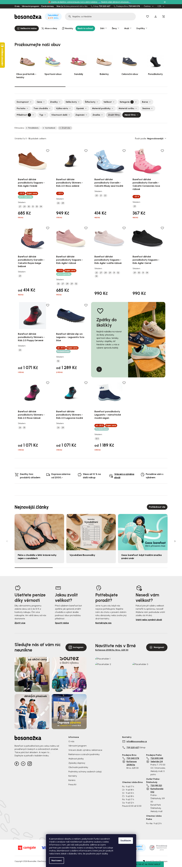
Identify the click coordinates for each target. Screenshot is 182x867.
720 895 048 (156, 758)
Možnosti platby (76, 758)
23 (135, 206)
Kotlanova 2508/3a (131, 763)
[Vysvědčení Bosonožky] (91, 532)
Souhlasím (125, 840)
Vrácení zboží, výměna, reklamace (85, 750)
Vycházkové (50, 128)
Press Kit (72, 784)
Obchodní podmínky (78, 767)
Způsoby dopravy (76, 763)
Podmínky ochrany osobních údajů (85, 771)
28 (63, 203)
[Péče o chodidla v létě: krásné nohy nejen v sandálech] (39, 532)
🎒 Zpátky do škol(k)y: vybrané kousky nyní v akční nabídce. (73, 2)
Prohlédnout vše (157, 507)
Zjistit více (20, 623)
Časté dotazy (47, 6)
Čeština (147, 6)
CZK (159, 6)
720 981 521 (156, 785)
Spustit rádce (62, 623)
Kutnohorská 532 (156, 790)
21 (101, 195)
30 (29, 207)
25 (97, 273)
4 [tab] (148, 567)
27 (20, 207)
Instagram (78, 647)
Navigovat (159, 647)
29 (24, 207)
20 (97, 195)
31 (33, 207)
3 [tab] (142, 86)
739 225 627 (104, 6)
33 (37, 207)
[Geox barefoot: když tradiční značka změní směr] (143, 532)
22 (105, 195)
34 (41, 207)
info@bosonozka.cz (136, 741)
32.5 (97, 439)
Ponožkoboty (33, 128)
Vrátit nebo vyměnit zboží (149, 619)
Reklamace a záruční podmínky (84, 754)
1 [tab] (40, 86)
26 (58, 203)
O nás (17, 6)
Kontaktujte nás (103, 623)
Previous (7, 541)
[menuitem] (27, 28)
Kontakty (72, 776)
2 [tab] (90, 86)
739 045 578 (134, 6)
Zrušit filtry (114, 115)
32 (76, 284)
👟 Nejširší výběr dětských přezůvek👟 (114, 2)
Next (175, 541)
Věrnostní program (30, 6)
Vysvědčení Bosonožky (82, 555)
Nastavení (56, 860)
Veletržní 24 (156, 761)
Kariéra (71, 780)
